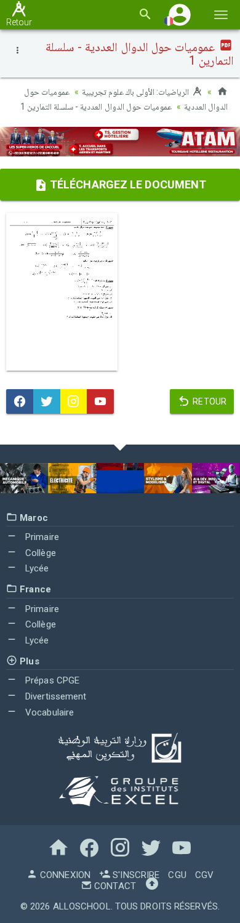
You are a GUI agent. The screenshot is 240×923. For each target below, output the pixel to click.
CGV (204, 875)
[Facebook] (19, 401)
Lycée (36, 568)
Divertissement (55, 696)
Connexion (64, 875)
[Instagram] (73, 401)
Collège (39, 552)
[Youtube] (100, 401)
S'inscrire (134, 875)
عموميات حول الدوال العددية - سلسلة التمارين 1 (96, 106)
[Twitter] (46, 401)
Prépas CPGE (51, 680)
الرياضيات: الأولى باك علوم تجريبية (136, 92)
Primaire (41, 536)
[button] (180, 14)
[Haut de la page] (152, 886)
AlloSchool (82, 906)
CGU (177, 875)
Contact (114, 886)
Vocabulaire (48, 712)
